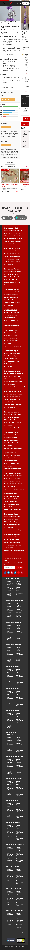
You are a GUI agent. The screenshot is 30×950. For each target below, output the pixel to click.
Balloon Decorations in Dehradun (12, 545)
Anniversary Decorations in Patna (12, 468)
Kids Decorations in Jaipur (11, 358)
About (5, 932)
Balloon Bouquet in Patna (10, 458)
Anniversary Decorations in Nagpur (13, 530)
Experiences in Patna (10, 453)
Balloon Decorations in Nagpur (12, 524)
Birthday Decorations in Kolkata (12, 292)
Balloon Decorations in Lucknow (12, 422)
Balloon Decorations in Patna (11, 463)
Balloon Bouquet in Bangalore (11, 253)
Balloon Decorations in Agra (11, 340)
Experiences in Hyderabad (12, 391)
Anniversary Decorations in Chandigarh (14, 489)
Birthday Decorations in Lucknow (12, 414)
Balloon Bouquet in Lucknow (11, 417)
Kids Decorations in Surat (10, 501)
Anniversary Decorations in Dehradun (14, 550)
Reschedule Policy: (26, 140)
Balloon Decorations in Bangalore (12, 259)
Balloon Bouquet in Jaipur (10, 356)
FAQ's (21, 932)
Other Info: (24, 145)
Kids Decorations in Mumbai (11, 276)
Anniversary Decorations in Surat (12, 509)
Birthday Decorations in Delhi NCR (13, 230)
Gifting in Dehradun (9, 547)
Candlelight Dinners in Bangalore (12, 261)
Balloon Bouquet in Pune (10, 315)
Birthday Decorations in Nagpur (12, 516)
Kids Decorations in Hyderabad (12, 399)
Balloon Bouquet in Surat (10, 498)
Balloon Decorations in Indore (12, 443)
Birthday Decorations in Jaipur (12, 353)
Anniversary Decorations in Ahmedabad (14, 387)
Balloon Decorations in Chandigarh (13, 483)
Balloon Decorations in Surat (11, 504)
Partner (17, 932)
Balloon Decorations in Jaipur (11, 361)
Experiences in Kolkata (11, 289)
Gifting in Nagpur (8, 527)
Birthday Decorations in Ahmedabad (13, 373)
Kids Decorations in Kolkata (11, 297)
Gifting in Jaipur (8, 366)
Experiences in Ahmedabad (12, 371)
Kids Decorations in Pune (10, 317)
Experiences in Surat (10, 493)
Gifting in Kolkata (8, 305)
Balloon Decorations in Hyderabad (13, 402)
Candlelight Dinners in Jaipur (11, 363)
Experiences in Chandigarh (12, 473)
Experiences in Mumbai (11, 269)
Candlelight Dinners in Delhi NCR (12, 241)
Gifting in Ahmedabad (9, 384)
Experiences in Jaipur (11, 351)
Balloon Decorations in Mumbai (12, 279)
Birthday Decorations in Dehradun (13, 537)
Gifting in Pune (8, 323)
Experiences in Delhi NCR (12, 228)
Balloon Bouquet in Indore (11, 437)
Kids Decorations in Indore (11, 440)
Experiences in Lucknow (11, 412)
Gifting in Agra (8, 343)
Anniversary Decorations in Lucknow (13, 427)
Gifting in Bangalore (9, 264)
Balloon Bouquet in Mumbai (11, 274)
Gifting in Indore (8, 445)
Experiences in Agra (10, 330)
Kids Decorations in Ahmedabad (12, 379)
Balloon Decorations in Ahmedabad (13, 381)
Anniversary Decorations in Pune (12, 325)
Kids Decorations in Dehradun (12, 542)
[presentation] (1, 180)
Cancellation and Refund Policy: (26, 134)
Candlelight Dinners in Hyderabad (13, 404)
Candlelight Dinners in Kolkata (12, 302)
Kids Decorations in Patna (10, 460)
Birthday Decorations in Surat (11, 496)
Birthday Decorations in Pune (11, 312)
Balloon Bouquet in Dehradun (11, 539)
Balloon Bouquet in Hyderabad (12, 396)
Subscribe (19, 567)
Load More (10, 162)
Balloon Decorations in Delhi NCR (13, 238)
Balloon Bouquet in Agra (10, 335)
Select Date (24, 109)
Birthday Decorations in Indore (12, 435)
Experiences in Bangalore (12, 248)
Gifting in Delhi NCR (9, 244)
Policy (26, 932)
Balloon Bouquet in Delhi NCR (12, 233)
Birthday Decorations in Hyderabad (13, 394)
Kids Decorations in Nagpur (11, 522)
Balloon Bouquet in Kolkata (11, 294)
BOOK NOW (26, 124)
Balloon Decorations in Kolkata (12, 300)
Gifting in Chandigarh (9, 486)
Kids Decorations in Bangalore (12, 256)
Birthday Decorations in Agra (11, 332)
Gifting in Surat (8, 507)
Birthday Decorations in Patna (12, 455)
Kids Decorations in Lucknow (11, 419)
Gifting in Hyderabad (9, 407)
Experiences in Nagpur (11, 514)
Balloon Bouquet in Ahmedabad (12, 376)
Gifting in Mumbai (8, 284)
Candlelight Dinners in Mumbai (12, 282)
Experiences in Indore (11, 432)
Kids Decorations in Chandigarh (12, 481)
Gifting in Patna (8, 466)
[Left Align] (2, 99)
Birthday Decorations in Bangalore (13, 251)
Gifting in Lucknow (9, 425)
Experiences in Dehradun (12, 534)
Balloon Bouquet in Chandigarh (12, 478)
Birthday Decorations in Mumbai (12, 271)
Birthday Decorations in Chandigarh (13, 475)
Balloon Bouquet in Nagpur (11, 519)
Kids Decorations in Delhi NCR (12, 236)
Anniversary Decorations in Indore (13, 448)
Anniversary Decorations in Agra (12, 346)
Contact (11, 932)
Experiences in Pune (10, 310)
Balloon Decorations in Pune (11, 320)
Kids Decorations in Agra (10, 338)
